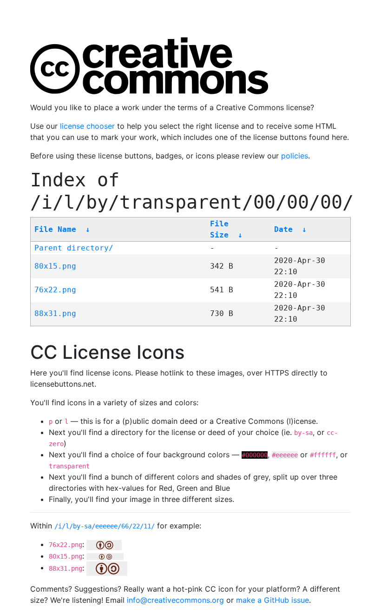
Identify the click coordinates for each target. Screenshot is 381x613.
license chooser (87, 126)
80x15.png (55, 266)
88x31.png (55, 313)
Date (283, 229)
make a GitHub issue (272, 600)
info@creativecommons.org (175, 600)
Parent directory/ (73, 248)
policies (294, 155)
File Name (55, 229)
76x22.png (55, 289)
